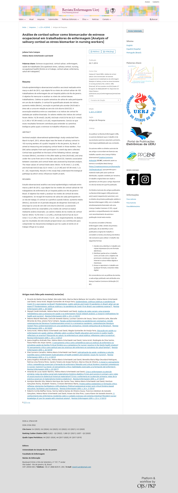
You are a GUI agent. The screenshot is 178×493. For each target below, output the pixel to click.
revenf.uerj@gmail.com (81, 467)
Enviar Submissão (135, 31)
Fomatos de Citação (98, 100)
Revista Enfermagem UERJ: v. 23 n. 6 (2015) (62, 316)
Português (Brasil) (134, 52)
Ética (84, 19)
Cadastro (156, 2)
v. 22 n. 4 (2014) (44, 27)
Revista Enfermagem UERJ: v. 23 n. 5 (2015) (88, 398)
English (130, 45)
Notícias (95, 19)
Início (24, 27)
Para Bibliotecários (133, 206)
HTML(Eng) (109, 51)
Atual (31, 19)
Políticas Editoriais (69, 19)
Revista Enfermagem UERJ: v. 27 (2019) (88, 379)
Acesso (147, 2)
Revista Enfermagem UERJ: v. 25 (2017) (43, 369)
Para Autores (131, 203)
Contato (106, 19)
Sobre (21, 19)
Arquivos (41, 19)
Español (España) (134, 49)
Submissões (53, 19)
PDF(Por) (95, 51)
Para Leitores (131, 199)
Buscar (154, 19)
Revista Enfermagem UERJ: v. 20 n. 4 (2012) (44, 338)
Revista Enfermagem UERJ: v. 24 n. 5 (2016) (77, 388)
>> (29, 402)
